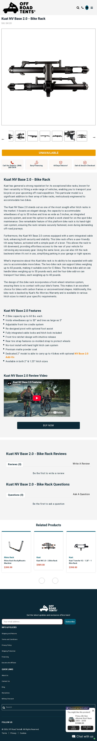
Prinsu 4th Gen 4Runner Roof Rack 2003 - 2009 (83, 718)
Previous (3, 139)
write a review (56, 473)
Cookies (23, 733)
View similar (73, 728)
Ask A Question (81, 494)
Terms (4, 733)
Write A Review (81, 463)
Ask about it (87, 728)
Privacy (13, 733)
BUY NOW (48, 425)
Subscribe (70, 621)
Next (94, 137)
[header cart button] (87, 7)
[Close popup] (93, 710)
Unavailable (49, 153)
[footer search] (4, 708)
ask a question (56, 503)
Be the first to (48, 473)
